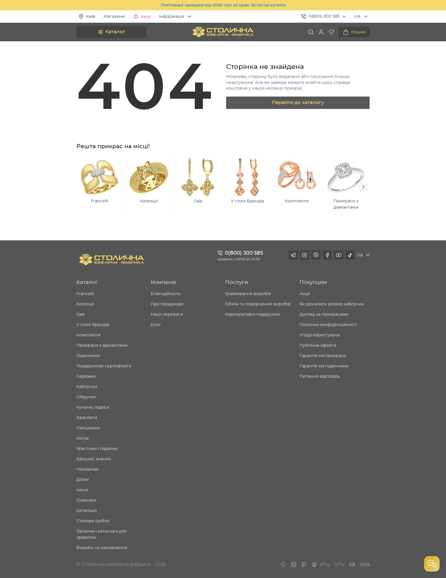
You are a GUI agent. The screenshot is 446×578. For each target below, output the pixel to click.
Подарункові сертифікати (103, 366)
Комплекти (88, 335)
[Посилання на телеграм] (293, 255)
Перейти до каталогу (298, 102)
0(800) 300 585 (324, 16)
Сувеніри (86, 500)
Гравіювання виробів (248, 294)
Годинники (88, 356)
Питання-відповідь (319, 376)
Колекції (85, 304)
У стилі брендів (92, 325)
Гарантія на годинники (324, 366)
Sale (80, 314)
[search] (311, 32)
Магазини (114, 16)
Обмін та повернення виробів (258, 304)
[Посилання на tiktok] (350, 255)
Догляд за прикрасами (323, 314)
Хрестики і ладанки (97, 449)
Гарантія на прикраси (322, 356)
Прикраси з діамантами (102, 345)
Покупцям (313, 282)
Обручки (86, 397)
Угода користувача (319, 335)
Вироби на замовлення (101, 548)
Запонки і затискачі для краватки (101, 534)
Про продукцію (167, 304)
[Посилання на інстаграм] (304, 255)
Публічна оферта (317, 345)
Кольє (82, 438)
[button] (321, 32)
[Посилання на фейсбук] (327, 255)
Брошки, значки (93, 459)
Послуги (236, 282)
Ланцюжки (88, 428)
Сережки (86, 376)
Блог (156, 325)
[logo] (223, 32)
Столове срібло (92, 521)
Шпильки (86, 511)
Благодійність (165, 294)
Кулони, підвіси (92, 407)
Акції (145, 16)
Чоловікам (87, 469)
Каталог (115, 32)
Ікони (82, 490)
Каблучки (86, 387)
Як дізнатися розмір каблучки (331, 304)
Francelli (85, 294)
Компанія (163, 282)
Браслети (86, 418)
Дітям (82, 480)
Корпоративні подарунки (252, 314)
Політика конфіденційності (328, 325)
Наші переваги (167, 314)
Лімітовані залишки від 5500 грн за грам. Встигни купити (223, 5)
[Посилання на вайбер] (316, 255)
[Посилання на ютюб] (338, 255)
